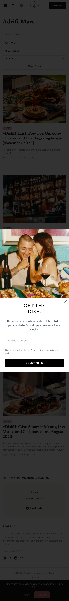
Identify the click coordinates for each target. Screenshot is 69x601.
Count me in (34, 363)
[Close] (64, 302)
